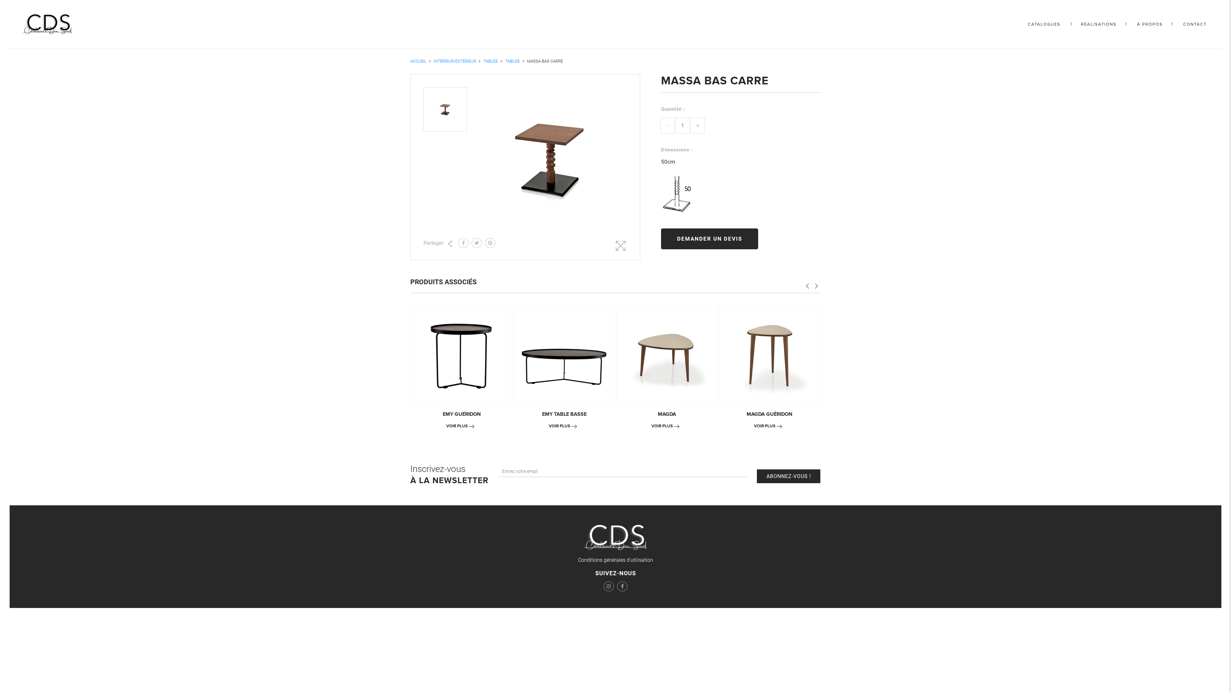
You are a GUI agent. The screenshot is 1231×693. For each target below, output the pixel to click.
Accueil (418, 61)
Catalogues (1044, 24)
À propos (1150, 24)
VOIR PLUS (457, 426)
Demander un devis (709, 238)
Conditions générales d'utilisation (615, 560)
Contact (1195, 24)
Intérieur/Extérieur (455, 61)
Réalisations (1099, 24)
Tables (490, 61)
